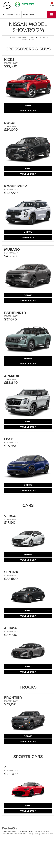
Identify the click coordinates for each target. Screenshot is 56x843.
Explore (30, 105)
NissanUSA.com (47, 834)
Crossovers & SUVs (17, 37)
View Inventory (28, 110)
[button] (11, 14)
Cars (32, 37)
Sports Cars (28, 40)
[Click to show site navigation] (51, 14)
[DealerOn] (9, 828)
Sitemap (37, 834)
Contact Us (22, 834)
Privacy (30, 834)
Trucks (42, 37)
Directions (28, 14)
